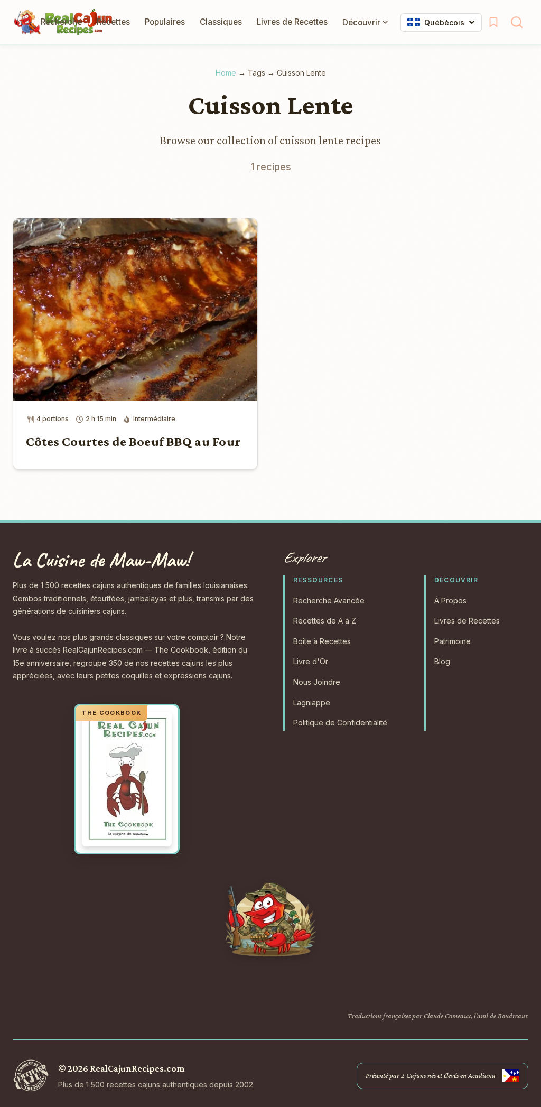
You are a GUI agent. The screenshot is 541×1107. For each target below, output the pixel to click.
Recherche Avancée (329, 600)
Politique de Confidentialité (340, 722)
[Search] (516, 22)
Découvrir (361, 22)
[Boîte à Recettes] (493, 22)
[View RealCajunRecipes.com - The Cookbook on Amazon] (127, 779)
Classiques (221, 22)
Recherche (61, 22)
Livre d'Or (310, 661)
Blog (442, 661)
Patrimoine (452, 641)
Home (226, 72)
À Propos (450, 600)
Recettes (113, 22)
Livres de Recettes (292, 22)
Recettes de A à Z (324, 620)
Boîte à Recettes (322, 641)
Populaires (165, 22)
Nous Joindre (316, 681)
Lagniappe (311, 702)
